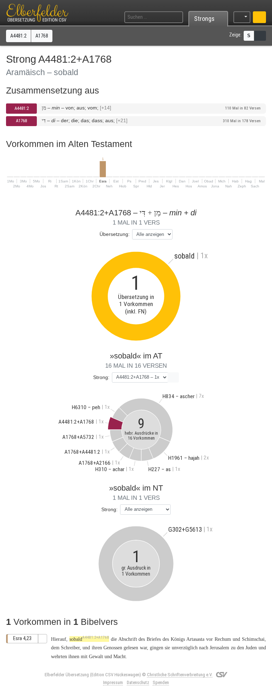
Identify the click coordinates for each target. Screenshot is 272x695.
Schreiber (70, 647)
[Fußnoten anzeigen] (260, 36)
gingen (156, 647)
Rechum (223, 639)
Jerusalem (219, 647)
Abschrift (127, 639)
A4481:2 (22, 108)
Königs (178, 639)
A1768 (21, 120)
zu (233, 647)
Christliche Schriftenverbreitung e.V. (179, 674)
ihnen (73, 656)
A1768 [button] (41, 36)
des (166, 639)
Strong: (101, 377)
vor (209, 639)
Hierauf (58, 639)
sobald (89, 639)
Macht (119, 656)
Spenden (161, 682)
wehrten (59, 656)
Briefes (154, 639)
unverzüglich (185, 647)
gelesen (131, 647)
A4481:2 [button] (18, 36)
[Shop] (259, 17)
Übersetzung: (115, 234)
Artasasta (195, 639)
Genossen (112, 647)
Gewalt (96, 656)
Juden (251, 647)
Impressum (113, 682)
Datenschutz (138, 682)
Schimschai (253, 639)
